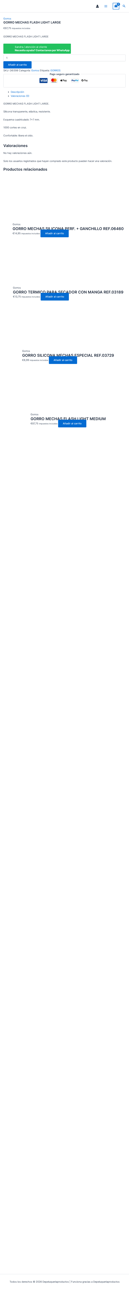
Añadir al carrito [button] (54, 233)
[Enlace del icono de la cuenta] (97, 6)
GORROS (55, 70)
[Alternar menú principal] (105, 6)
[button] (124, 6)
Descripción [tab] (17, 91)
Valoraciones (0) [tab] (20, 95)
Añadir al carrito (17, 64)
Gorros (7, 18)
